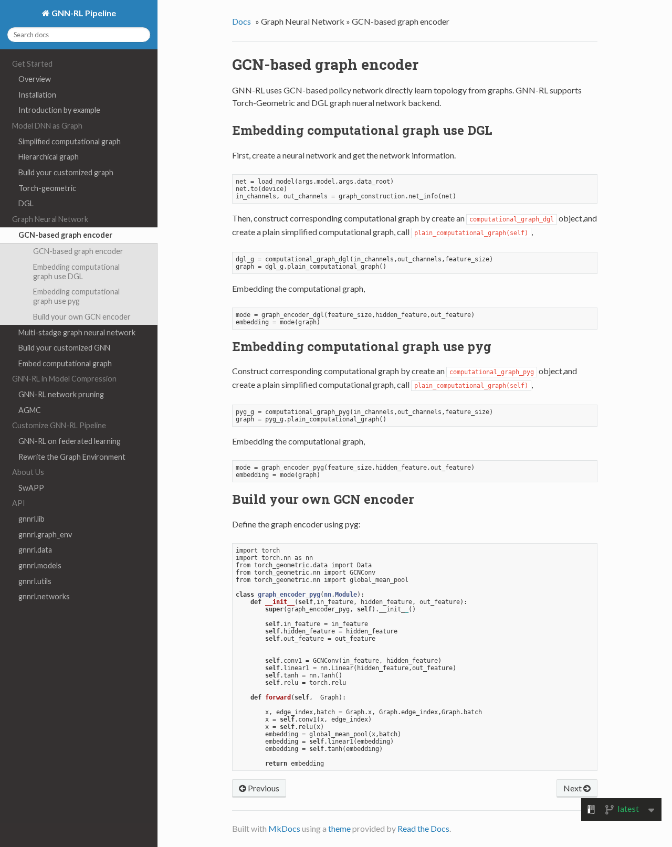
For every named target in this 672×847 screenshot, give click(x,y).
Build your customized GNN (64, 347)
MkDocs (284, 828)
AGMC (29, 410)
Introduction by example (59, 109)
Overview (34, 79)
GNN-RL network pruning (61, 394)
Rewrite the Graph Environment (71, 456)
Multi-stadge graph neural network (76, 332)
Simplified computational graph (69, 141)
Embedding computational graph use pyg (76, 296)
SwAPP (31, 487)
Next (573, 788)
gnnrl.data (35, 549)
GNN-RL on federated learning (69, 441)
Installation (37, 94)
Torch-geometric (47, 188)
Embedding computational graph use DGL (76, 271)
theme (339, 828)
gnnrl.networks (44, 596)
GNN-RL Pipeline (83, 13)
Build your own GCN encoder (82, 316)
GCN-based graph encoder (65, 234)
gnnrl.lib (31, 518)
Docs (241, 21)
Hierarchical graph (48, 156)
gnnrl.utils (34, 581)
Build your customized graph (65, 172)
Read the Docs (423, 828)
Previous (262, 788)
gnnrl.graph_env (45, 534)
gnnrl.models (39, 565)
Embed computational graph (65, 363)
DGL (26, 203)
